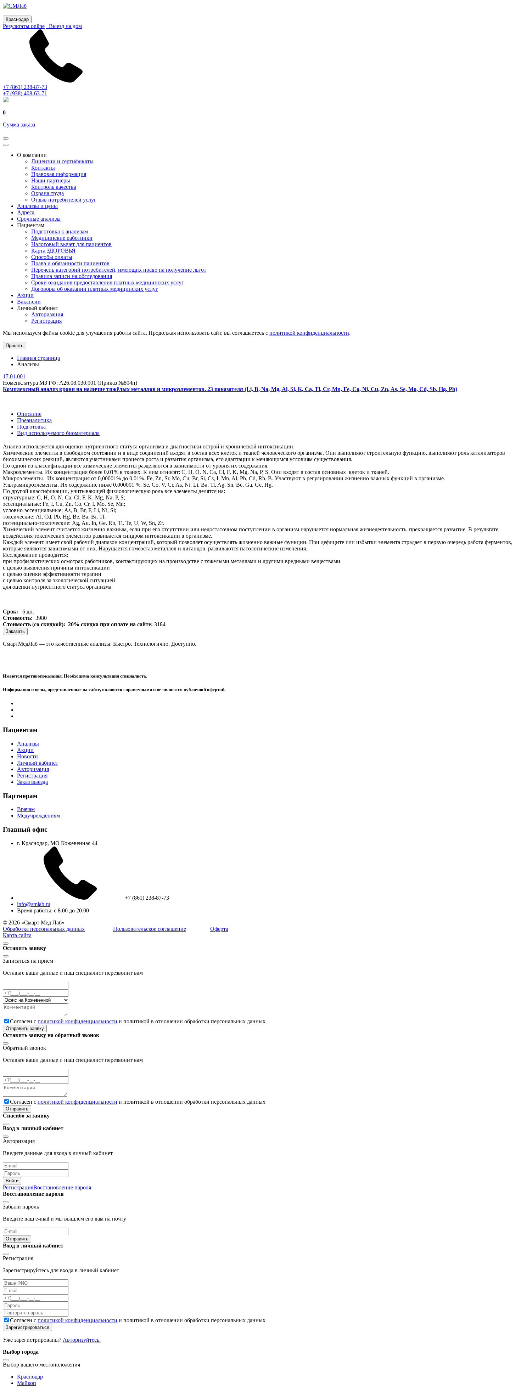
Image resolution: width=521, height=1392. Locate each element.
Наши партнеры (50, 180)
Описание (29, 414)
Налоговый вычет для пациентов (71, 244)
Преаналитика (34, 420)
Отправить (17, 1108)
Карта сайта (17, 935)
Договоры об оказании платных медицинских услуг (94, 289)
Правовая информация (58, 174)
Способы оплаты (51, 257)
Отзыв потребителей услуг (63, 200)
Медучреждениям (38, 816)
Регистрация (46, 321)
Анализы (28, 744)
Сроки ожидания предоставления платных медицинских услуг (107, 282)
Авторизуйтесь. (82, 1340)
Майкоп (26, 1383)
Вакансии (29, 302)
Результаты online (24, 26)
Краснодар (30, 1377)
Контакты (43, 168)
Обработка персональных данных (44, 929)
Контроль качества (53, 187)
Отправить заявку (25, 1028)
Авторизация (47, 314)
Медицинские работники (62, 238)
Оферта (219, 929)
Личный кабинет (37, 763)
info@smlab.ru (33, 904)
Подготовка (31, 427)
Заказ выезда (32, 782)
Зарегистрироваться (27, 1327)
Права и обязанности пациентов (70, 263)
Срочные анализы (39, 219)
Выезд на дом (64, 26)
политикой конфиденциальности (309, 333)
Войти (12, 1180)
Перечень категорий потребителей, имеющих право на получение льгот (118, 270)
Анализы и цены (37, 206)
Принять (14, 345)
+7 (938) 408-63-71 (25, 93)
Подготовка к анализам (59, 231)
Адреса (25, 212)
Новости (27, 756)
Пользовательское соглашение (149, 929)
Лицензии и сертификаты (62, 161)
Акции (25, 295)
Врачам (26, 809)
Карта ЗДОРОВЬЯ (53, 251)
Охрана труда (47, 193)
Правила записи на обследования (71, 276)
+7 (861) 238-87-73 (25, 87)
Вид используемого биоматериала (58, 433)
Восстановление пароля (62, 1187)
